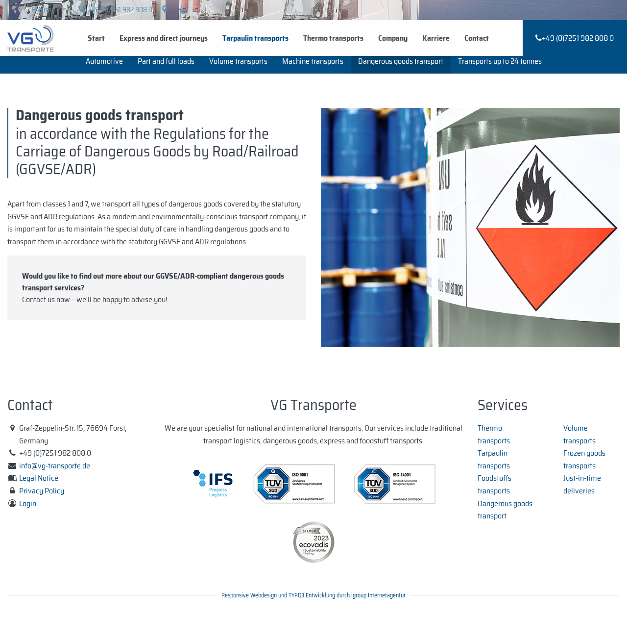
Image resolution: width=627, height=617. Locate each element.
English (41, 9)
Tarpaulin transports (255, 38)
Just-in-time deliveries (582, 484)
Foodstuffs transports (494, 484)
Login (27, 503)
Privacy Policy (41, 491)
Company (393, 38)
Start (96, 38)
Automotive (104, 61)
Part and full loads (166, 61)
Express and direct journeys (164, 38)
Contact (476, 38)
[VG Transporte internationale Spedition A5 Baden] (30, 37)
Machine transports (312, 61)
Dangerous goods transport (400, 61)
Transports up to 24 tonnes (500, 61)
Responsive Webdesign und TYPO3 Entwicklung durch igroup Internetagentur (313, 595)
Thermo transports (333, 38)
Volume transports (238, 61)
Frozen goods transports (584, 459)
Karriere (436, 38)
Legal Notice (38, 478)
